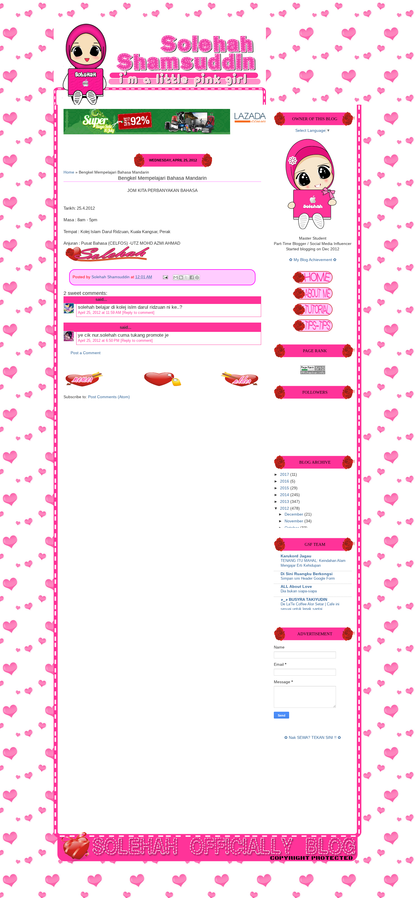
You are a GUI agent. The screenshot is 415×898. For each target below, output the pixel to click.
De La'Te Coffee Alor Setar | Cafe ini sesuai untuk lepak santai (310, 606)
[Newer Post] (85, 385)
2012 (285, 508)
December (294, 514)
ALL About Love (296, 586)
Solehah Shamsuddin (111, 277)
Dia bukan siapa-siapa (299, 591)
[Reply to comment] (138, 312)
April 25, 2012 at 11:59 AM (100, 312)
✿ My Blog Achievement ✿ (313, 260)
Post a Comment (86, 353)
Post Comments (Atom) (109, 397)
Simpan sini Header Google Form (308, 578)
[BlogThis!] (181, 277)
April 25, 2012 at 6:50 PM (99, 340)
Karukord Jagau (296, 556)
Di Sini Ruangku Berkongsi (307, 574)
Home (69, 172)
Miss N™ (85, 299)
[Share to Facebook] (192, 277)
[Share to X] (186, 277)
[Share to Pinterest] (197, 277)
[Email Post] (165, 277)
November (294, 521)
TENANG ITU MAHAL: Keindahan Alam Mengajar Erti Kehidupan (313, 563)
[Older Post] (240, 385)
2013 (285, 502)
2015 (285, 488)
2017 (285, 474)
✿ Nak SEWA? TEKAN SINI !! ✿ (312, 737)
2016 (285, 481)
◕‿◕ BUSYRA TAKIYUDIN (304, 599)
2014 (285, 495)
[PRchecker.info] (312, 373)
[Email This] (175, 277)
